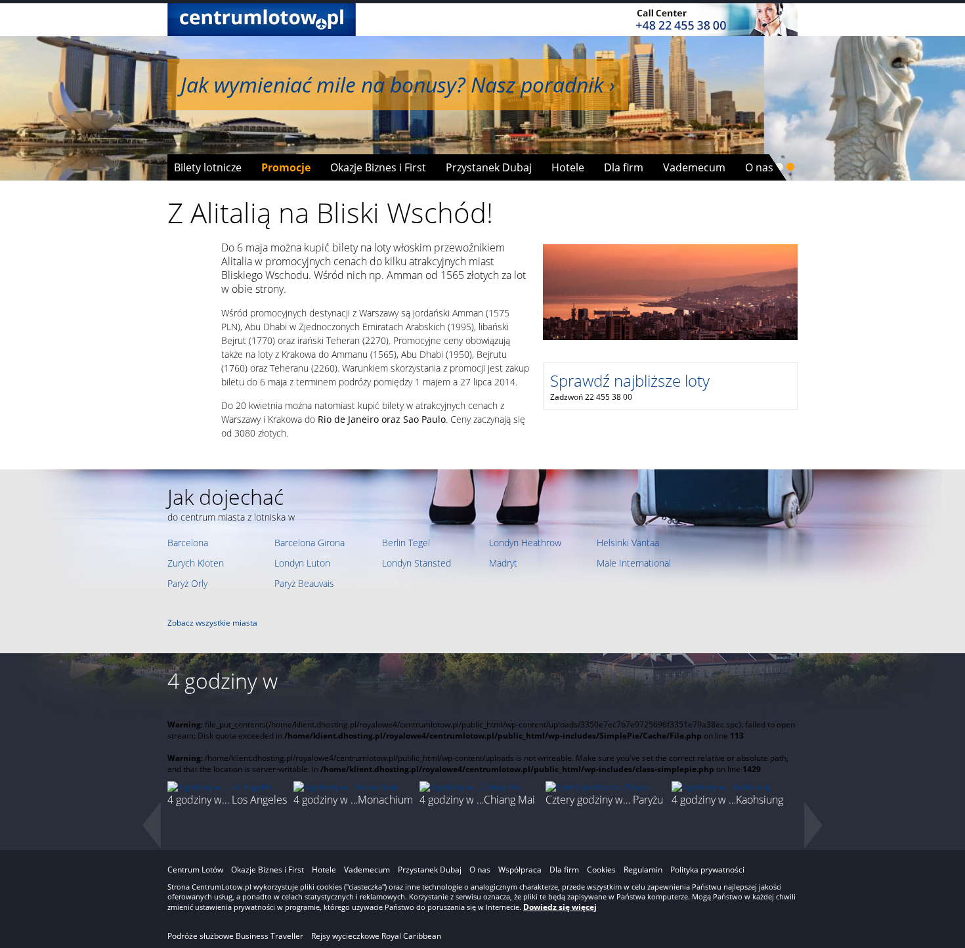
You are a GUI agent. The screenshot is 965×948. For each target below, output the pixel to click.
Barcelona (187, 542)
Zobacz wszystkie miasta (212, 622)
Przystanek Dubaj (489, 167)
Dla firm (623, 167)
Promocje (286, 167)
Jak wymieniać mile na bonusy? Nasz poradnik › (398, 84)
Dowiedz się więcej (560, 907)
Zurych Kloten (195, 563)
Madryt (503, 563)
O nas (759, 167)
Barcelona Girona (309, 542)
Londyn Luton (302, 563)
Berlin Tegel (406, 542)
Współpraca (520, 869)
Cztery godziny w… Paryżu (604, 799)
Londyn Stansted (416, 563)
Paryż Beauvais (304, 583)
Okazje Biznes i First (378, 167)
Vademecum (694, 167)
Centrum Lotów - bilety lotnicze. (261, 19)
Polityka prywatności (707, 869)
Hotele (567, 167)
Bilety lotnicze (208, 167)
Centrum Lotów (195, 869)
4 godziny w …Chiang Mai (477, 799)
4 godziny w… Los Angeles (227, 799)
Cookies (601, 869)
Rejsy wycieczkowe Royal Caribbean (376, 935)
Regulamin (643, 869)
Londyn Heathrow (525, 542)
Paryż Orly (187, 583)
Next (814, 825)
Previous (151, 825)
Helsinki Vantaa (628, 542)
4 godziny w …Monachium (353, 799)
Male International (634, 563)
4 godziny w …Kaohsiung (727, 799)
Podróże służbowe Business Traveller (235, 935)
